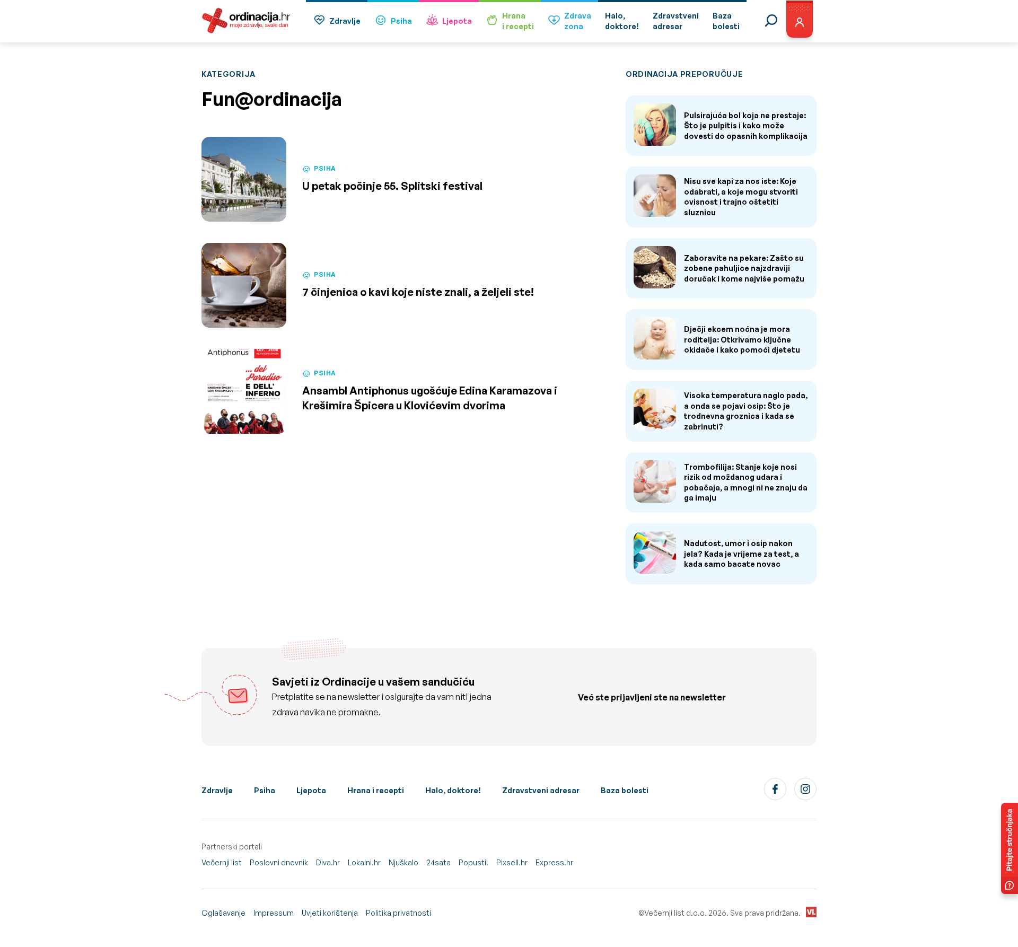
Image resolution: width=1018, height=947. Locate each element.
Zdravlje (345, 20)
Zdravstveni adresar (541, 790)
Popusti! (473, 862)
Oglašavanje (223, 912)
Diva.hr (328, 862)
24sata (438, 862)
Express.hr (554, 862)
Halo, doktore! (453, 790)
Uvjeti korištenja (330, 912)
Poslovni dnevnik (279, 862)
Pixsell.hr (512, 862)
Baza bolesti (624, 790)
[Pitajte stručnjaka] (1009, 848)
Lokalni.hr (364, 862)
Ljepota (457, 20)
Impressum (273, 912)
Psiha (401, 20)
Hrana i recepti (375, 790)
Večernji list (221, 862)
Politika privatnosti (398, 912)
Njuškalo (403, 862)
